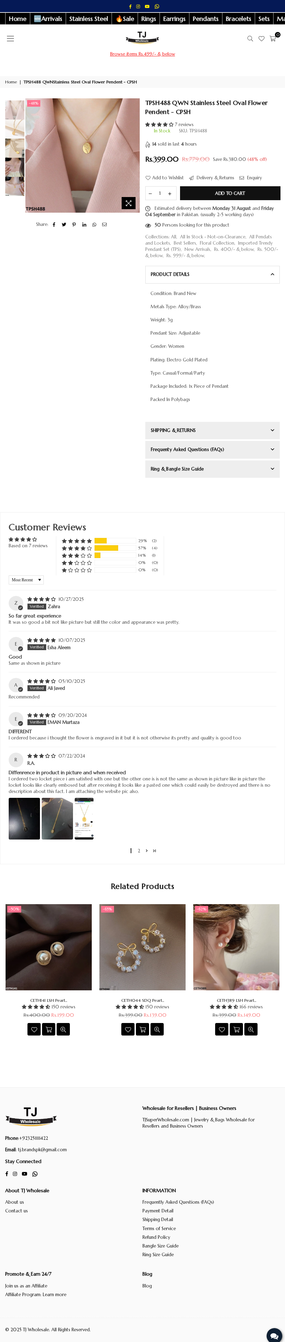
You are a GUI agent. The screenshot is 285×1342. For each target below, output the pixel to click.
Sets (264, 19)
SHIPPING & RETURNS (173, 430)
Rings (148, 19)
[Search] (250, 38)
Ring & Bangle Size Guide (177, 469)
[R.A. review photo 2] (57, 819)
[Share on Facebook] (54, 224)
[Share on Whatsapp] (94, 224)
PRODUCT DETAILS (170, 274)
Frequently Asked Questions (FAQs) (178, 1202)
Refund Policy (156, 1237)
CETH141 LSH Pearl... (48, 1000)
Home (17, 19)
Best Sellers (185, 243)
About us (14, 1202)
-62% (201, 909)
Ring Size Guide (158, 1255)
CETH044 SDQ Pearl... (142, 1000)
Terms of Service (159, 1228)
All (173, 237)
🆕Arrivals (48, 19)
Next (134, 155)
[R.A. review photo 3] (84, 819)
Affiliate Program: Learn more (35, 1295)
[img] (42, 599)
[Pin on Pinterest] (74, 224)
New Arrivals (197, 249)
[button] (160, 125)
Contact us (16, 1211)
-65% (107, 909)
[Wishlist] (261, 38)
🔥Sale (124, 19)
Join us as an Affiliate (26, 1286)
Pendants (206, 19)
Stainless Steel (89, 19)
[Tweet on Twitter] (64, 224)
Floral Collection (217, 243)
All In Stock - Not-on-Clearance (212, 237)
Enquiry (254, 178)
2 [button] (139, 851)
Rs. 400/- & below (234, 249)
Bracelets (238, 19)
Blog (147, 1286)
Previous (31, 155)
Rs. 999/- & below (185, 256)
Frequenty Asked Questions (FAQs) (187, 449)
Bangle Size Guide (160, 1246)
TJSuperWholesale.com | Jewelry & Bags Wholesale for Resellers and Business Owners (198, 1123)
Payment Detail (157, 1211)
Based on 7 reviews (28, 546)
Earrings (174, 19)
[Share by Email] (104, 224)
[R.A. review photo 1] (24, 819)
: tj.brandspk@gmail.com (41, 1150)
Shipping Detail (157, 1219)
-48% (34, 103)
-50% (14, 909)
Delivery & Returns (214, 178)
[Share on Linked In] (84, 224)
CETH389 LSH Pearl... (236, 1000)
